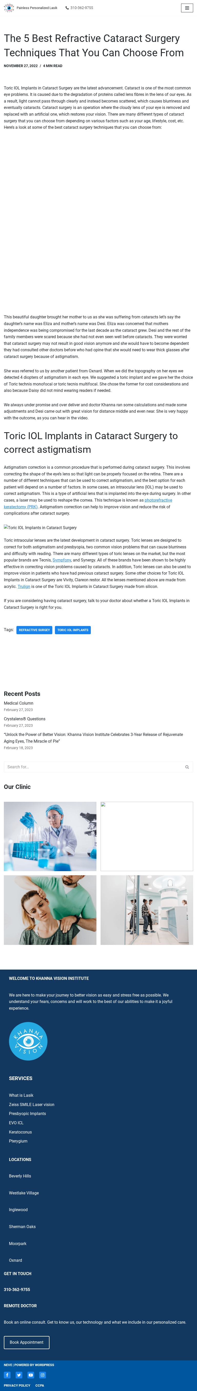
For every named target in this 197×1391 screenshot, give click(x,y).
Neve (8, 1365)
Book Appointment (26, 1342)
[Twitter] (19, 1375)
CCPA (39, 1385)
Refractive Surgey (34, 630)
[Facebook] (7, 1375)
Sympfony (62, 560)
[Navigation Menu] (187, 8)
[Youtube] (30, 1375)
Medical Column (18, 703)
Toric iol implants (72, 630)
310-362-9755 (82, 8)
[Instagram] (42, 1375)
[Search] (187, 766)
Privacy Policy (17, 1385)
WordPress (44, 1365)
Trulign (24, 586)
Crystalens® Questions (24, 718)
